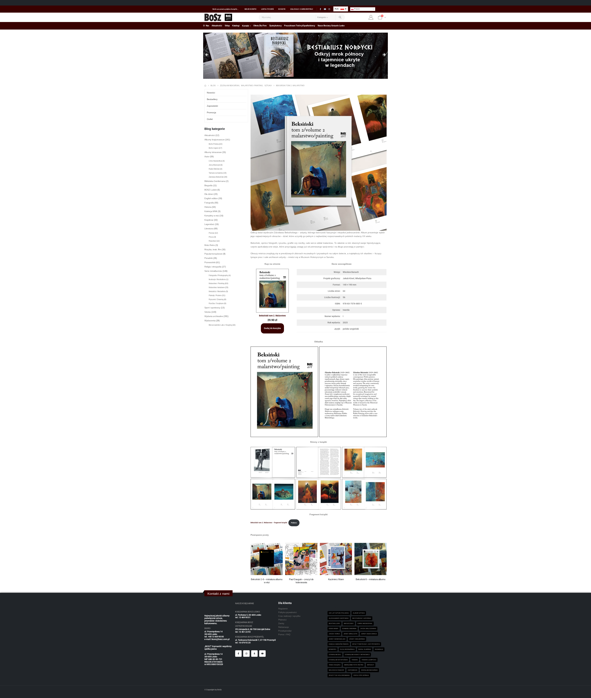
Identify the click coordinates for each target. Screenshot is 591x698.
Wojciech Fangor (336, 670)
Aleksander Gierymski (339, 618)
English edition (211, 198)
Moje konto (251, 9)
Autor (206, 156)
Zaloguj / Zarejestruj (301, 9)
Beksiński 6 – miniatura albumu (370, 579)
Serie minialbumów (213, 271)
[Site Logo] (212, 17)
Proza (211, 237)
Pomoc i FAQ (284, 635)
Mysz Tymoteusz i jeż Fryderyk (366, 644)
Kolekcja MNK (210, 211)
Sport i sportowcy (212, 307)
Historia (207, 207)
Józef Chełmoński (357, 639)
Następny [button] (384, 55)
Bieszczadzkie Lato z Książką (220, 325)
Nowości (211, 92)
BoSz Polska (214, 144)
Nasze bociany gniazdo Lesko (331, 25)
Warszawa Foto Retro (353, 665)
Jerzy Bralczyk (214, 165)
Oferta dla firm (260, 25)
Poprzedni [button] (207, 55)
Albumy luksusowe (212, 152)
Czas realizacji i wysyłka (289, 616)
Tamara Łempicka (216, 173)
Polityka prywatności (287, 612)
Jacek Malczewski (368, 628)
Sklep (227, 25)
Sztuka (207, 312)
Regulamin (283, 609)
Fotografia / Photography (218, 275)
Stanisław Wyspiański (338, 660)
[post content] (267, 559)
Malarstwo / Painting (217, 283)
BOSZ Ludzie (210, 190)
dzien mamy (333, 628)
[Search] (340, 17)
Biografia (208, 185)
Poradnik (208, 258)
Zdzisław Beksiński (216, 177)
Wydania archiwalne (213, 316)
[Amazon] (254, 653)
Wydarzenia (209, 320)
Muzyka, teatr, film (212, 249)
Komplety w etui (211, 215)
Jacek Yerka (334, 634)
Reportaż (212, 241)
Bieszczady (349, 623)
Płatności (282, 620)
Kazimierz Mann (336, 579)
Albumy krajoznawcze (214, 139)
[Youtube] (325, 9)
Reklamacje (283, 627)
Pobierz (294, 523)
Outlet (210, 119)
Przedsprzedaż (285, 631)
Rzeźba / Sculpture (216, 303)
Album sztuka (359, 613)
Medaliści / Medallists (217, 291)
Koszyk (282, 9)
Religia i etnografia (212, 266)
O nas (206, 25)
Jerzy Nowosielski (337, 639)
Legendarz (209, 224)
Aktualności (217, 25)
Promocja (211, 112)
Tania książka (334, 665)
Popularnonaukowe (213, 254)
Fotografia (209, 202)
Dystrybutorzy (275, 25)
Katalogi (235, 25)
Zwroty (281, 623)
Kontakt (245, 26)
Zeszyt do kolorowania (339, 675)
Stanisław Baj (335, 654)
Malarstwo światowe (217, 287)
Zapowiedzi (212, 106)
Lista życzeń (267, 9)
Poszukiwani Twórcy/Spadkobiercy (299, 25)
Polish (357, 9)
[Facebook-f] (238, 653)
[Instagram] (329, 9)
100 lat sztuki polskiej (339, 613)
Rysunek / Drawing (216, 299)
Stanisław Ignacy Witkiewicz (357, 654)
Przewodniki (209, 262)
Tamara (355, 660)
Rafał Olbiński (214, 169)
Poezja (211, 233)
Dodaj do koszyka (272, 328)
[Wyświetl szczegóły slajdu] (295, 56)
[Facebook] (320, 9)
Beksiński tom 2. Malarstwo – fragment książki (269, 523)
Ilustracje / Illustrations (217, 279)
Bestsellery (212, 99)
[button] (384, 564)
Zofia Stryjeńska (361, 675)
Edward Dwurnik (349, 628)
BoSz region (213, 148)
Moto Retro (209, 245)
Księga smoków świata (339, 644)
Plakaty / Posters (215, 295)
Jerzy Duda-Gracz (369, 634)
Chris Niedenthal (215, 161)
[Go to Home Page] (205, 85)
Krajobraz (208, 220)
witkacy (370, 665)
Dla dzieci (208, 194)
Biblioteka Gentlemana (214, 181)
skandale (379, 649)
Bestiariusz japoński (361, 618)
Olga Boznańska (347, 649)
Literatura (208, 228)
